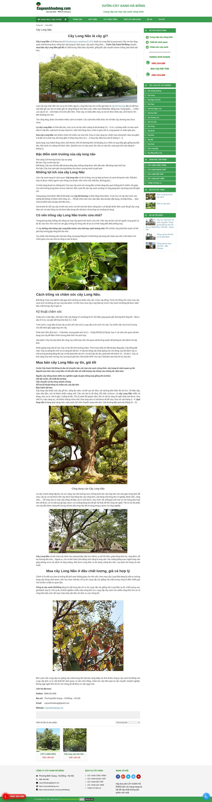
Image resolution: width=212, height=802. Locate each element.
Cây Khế (151, 135)
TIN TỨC (161, 19)
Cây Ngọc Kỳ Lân (154, 100)
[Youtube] (133, 776)
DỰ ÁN (149, 19)
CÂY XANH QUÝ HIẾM (156, 179)
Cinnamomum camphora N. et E (79, 42)
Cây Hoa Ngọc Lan (155, 108)
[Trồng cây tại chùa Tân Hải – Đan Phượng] (151, 245)
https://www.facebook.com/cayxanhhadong (54, 790)
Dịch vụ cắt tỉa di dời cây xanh (164, 195)
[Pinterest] (138, 776)
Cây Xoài (151, 144)
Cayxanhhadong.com (54, 708)
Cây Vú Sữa (152, 122)
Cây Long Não (153, 148)
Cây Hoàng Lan (153, 117)
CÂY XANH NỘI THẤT (156, 174)
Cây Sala (151, 104)
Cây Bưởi (151, 131)
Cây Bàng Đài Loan (155, 153)
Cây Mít (150, 140)
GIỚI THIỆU (92, 19)
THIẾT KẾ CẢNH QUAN (132, 19)
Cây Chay (151, 126)
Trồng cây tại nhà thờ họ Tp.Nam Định (165, 235)
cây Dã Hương (118, 106)
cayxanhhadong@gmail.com (49, 783)
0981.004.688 (44, 779)
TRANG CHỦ (77, 19)
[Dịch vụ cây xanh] (151, 205)
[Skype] (128, 776)
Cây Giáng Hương (154, 91)
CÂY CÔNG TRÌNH (110, 19)
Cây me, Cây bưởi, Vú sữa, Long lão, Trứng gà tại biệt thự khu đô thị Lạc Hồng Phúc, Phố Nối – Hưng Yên (160, 224)
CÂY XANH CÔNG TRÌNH (157, 165)
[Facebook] (118, 776)
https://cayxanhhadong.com (49, 786)
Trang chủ (39, 25)
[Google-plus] (123, 776)
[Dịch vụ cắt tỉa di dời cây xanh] (151, 196)
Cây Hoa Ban (152, 113)
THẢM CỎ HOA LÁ (154, 183)
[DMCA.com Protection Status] (86, 799)
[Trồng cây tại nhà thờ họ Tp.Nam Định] (151, 236)
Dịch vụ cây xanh (163, 204)
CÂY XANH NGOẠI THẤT (157, 170)
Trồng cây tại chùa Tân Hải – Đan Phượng (164, 245)
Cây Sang (151, 95)
